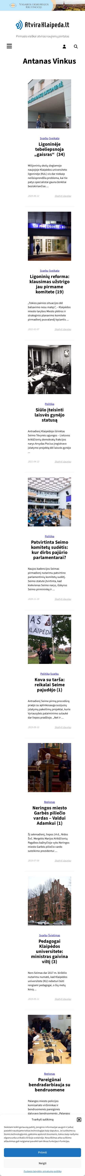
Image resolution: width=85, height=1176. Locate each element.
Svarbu (44, 138)
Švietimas (54, 935)
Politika (49, 404)
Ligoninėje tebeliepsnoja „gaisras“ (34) (49, 149)
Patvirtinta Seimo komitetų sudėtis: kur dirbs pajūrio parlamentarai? (49, 550)
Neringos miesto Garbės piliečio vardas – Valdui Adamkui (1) (49, 815)
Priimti (42, 1152)
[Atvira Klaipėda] (42, 29)
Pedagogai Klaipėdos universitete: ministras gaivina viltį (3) (49, 951)
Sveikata (54, 138)
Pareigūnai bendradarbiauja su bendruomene (49, 1084)
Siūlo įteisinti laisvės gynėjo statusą (49, 415)
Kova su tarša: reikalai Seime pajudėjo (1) (50, 684)
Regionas (49, 802)
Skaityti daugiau (63, 196)
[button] (79, 1120)
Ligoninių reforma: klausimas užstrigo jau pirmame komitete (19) (49, 284)
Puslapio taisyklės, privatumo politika (42, 1171)
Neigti (42, 1163)
